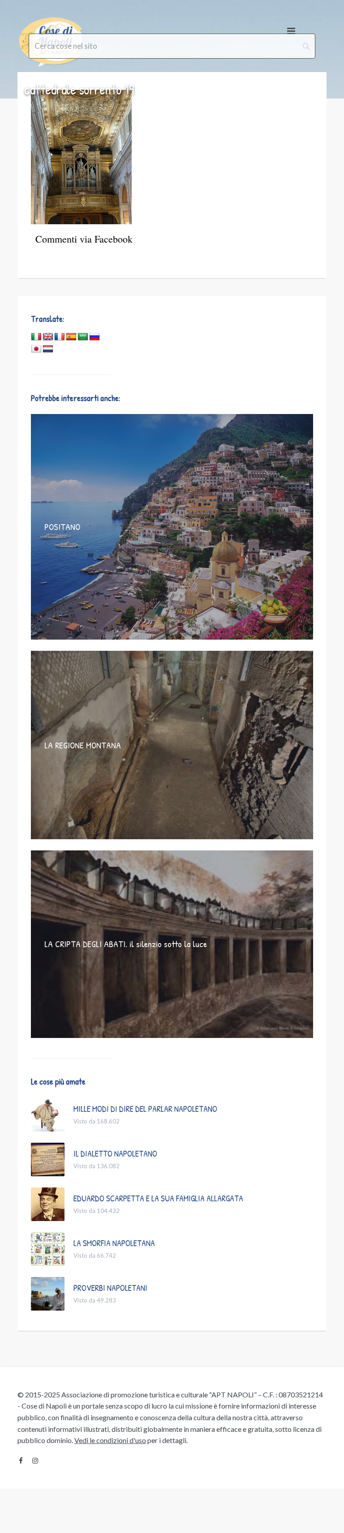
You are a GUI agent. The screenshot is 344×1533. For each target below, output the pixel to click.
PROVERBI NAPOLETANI (110, 1288)
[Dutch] (48, 349)
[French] (59, 337)
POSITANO (62, 527)
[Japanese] (36, 349)
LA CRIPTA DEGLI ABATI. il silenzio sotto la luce (125, 944)
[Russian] (94, 337)
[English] (48, 337)
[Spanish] (71, 337)
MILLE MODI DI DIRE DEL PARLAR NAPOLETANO (145, 1109)
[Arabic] (82, 337)
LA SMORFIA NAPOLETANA (114, 1243)
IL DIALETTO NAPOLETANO (115, 1153)
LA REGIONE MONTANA (82, 745)
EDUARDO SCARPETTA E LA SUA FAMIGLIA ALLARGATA (158, 1198)
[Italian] (36, 337)
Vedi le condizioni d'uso (110, 1440)
